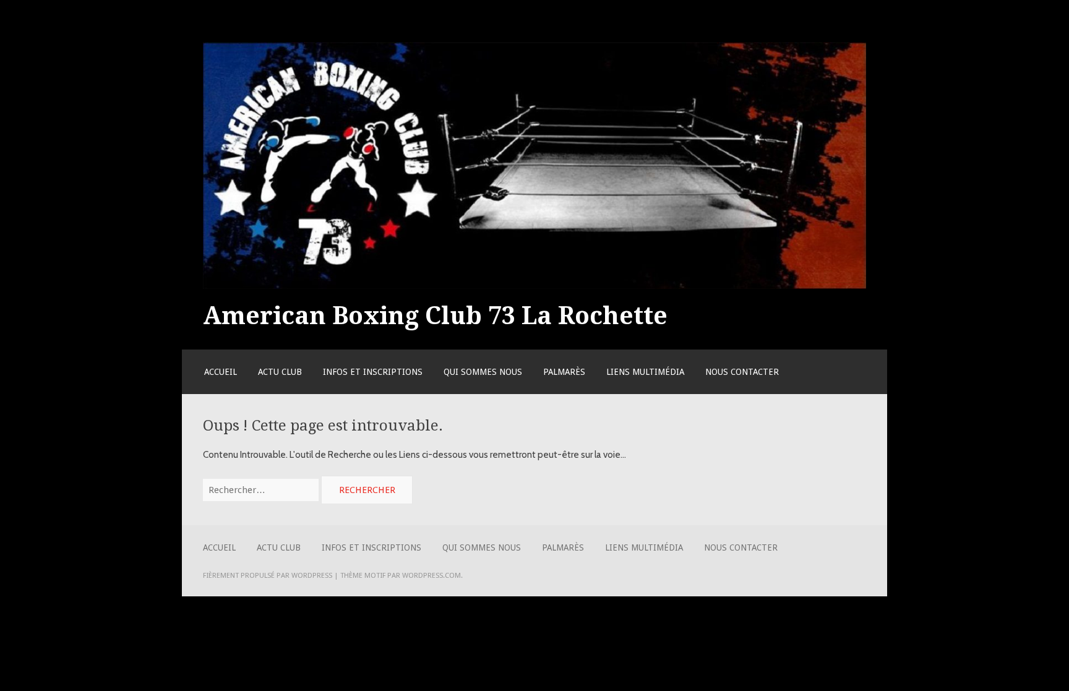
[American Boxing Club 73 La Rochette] (534, 285)
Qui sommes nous (483, 372)
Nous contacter (742, 372)
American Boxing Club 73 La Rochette (435, 315)
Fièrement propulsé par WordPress (267, 575)
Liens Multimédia (645, 372)
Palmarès (564, 372)
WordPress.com (431, 575)
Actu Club (280, 372)
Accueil (220, 372)
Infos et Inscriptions (373, 372)
